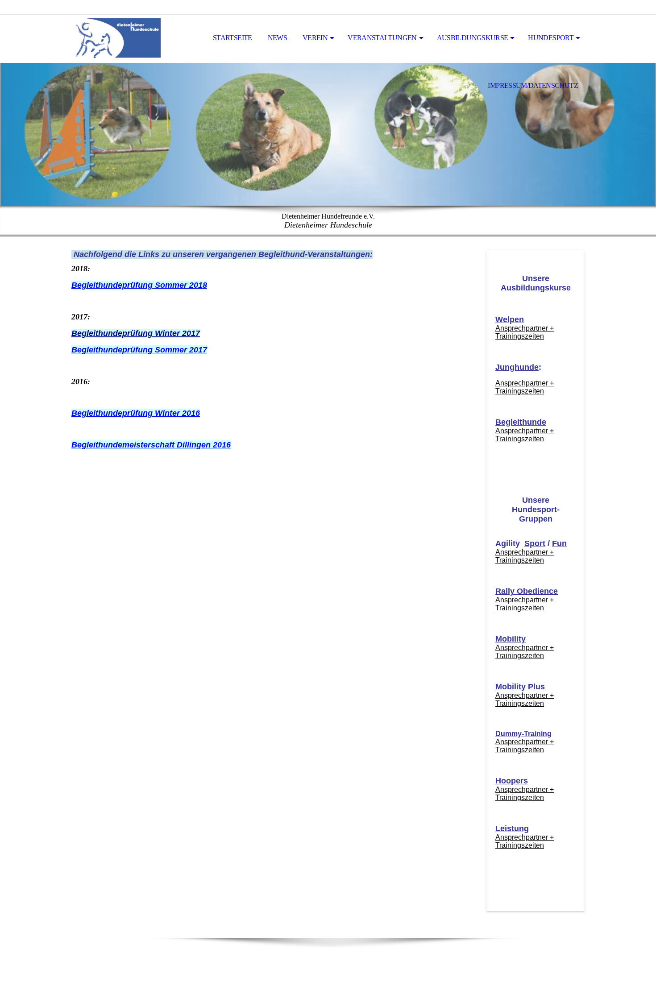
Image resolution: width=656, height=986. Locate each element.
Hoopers (511, 780)
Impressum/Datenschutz (533, 85)
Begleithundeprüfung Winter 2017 (135, 333)
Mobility (510, 638)
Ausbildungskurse (472, 37)
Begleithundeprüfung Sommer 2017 (139, 349)
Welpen (509, 319)
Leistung (512, 828)
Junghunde (517, 367)
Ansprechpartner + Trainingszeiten (524, 332)
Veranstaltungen (382, 37)
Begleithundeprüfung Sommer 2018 (139, 285)
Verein (315, 37)
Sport (534, 543)
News (277, 37)
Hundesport (550, 37)
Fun (559, 543)
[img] (116, 38)
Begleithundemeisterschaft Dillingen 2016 (151, 444)
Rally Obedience (526, 591)
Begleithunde (520, 422)
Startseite (232, 37)
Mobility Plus (520, 686)
